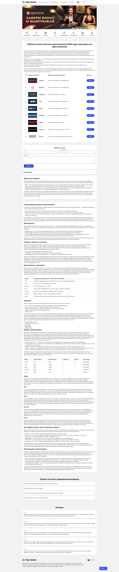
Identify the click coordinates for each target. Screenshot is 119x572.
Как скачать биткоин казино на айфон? (33, 488)
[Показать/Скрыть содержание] (95, 172)
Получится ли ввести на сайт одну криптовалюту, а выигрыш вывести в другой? (43, 493)
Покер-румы (71, 2)
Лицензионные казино (44, 2)
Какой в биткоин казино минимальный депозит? (36, 497)
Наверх (102, 568)
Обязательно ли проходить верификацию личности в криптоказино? (41, 483)
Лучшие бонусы (64, 2)
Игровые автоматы (55, 2)
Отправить (28, 166)
